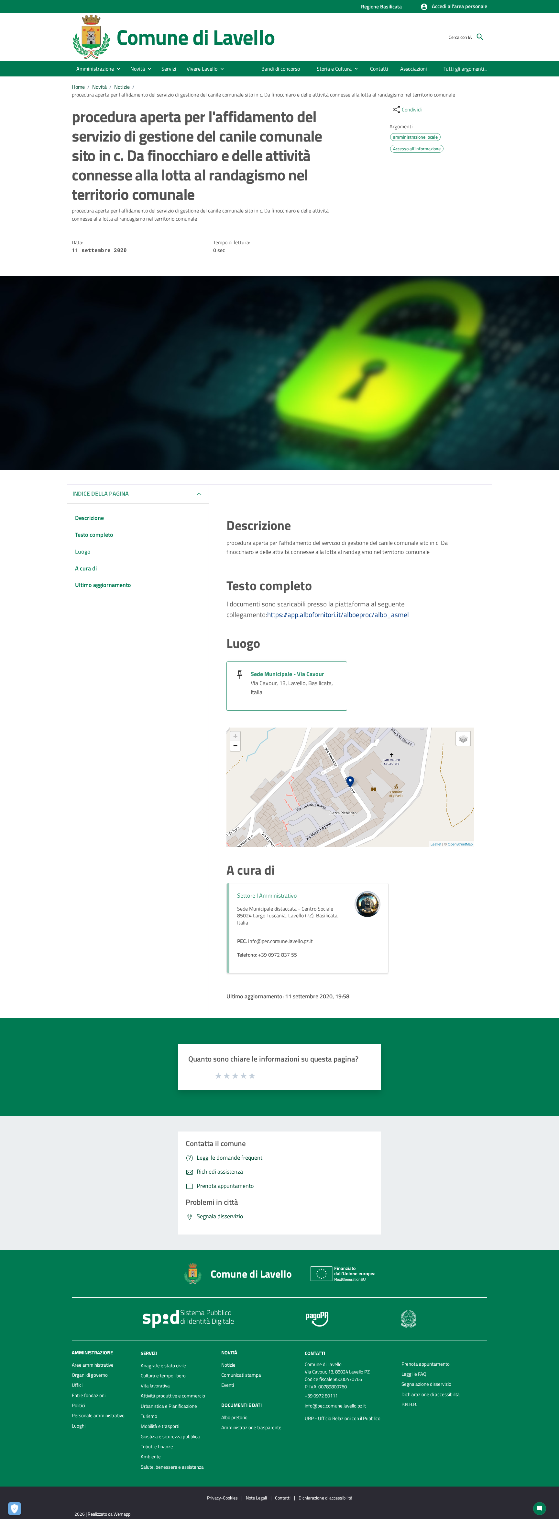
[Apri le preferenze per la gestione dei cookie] (16, 1510)
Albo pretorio (234, 1417)
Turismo (149, 1416)
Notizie (122, 87)
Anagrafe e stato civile (163, 1365)
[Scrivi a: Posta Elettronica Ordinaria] (350, 1412)
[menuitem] (280, 69)
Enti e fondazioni (88, 1395)
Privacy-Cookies (222, 1497)
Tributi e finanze (157, 1446)
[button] (453, 7)
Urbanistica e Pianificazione (169, 1406)
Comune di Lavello (195, 37)
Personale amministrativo (98, 1415)
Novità (99, 87)
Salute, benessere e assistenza (172, 1467)
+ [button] (235, 736)
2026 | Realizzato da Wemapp (102, 1514)
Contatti (315, 1353)
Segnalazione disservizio (426, 1384)
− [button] (235, 746)
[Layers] (463, 738)
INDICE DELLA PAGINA (100, 493)
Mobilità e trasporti (160, 1426)
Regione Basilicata (381, 6)
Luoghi (78, 1426)
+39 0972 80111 (321, 1395)
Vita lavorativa (155, 1385)
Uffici (77, 1385)
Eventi (227, 1385)
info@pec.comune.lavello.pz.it (335, 1405)
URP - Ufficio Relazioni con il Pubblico (342, 1418)
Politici (78, 1405)
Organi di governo (90, 1375)
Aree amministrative (93, 1365)
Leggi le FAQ (413, 1374)
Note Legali (256, 1497)
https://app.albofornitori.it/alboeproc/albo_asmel (338, 614)
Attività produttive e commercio (173, 1395)
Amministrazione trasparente (251, 1427)
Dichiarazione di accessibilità (430, 1394)
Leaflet (436, 843)
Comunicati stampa (241, 1375)
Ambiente (151, 1456)
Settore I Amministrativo (267, 895)
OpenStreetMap (460, 843)
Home (78, 87)
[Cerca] (480, 37)
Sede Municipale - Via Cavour (287, 674)
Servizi (149, 1353)
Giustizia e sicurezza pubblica (170, 1436)
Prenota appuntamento (425, 1364)
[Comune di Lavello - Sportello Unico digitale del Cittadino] (91, 36)
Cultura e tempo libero (163, 1375)
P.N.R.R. (409, 1404)
